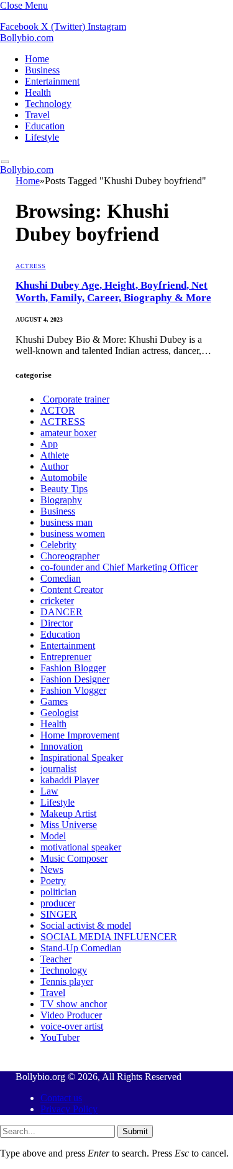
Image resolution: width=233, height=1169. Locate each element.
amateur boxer (68, 432)
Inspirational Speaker (81, 757)
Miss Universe (68, 824)
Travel (37, 114)
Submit (135, 1131)
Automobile (63, 477)
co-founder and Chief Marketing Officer (119, 567)
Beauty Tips (64, 488)
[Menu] (5, 162)
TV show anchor (73, 1004)
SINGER (58, 914)
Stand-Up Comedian (80, 948)
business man (66, 522)
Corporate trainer (74, 399)
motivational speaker (80, 847)
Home (37, 59)
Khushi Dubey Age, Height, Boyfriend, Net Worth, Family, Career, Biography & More (113, 291)
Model (53, 836)
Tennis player (66, 981)
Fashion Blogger (73, 668)
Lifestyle (42, 137)
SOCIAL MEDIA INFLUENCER (108, 936)
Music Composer (73, 858)
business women (72, 533)
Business (42, 70)
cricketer (57, 600)
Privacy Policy (69, 1109)
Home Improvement (79, 735)
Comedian (60, 578)
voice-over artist (71, 1026)
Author (54, 466)
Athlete (54, 455)
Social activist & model (85, 925)
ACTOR (57, 410)
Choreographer (69, 556)
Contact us (61, 1097)
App (49, 444)
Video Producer (71, 1015)
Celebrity (58, 544)
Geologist (59, 712)
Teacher (55, 959)
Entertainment (52, 81)
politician (58, 892)
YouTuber (60, 1037)
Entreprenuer (65, 656)
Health (38, 92)
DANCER (61, 612)
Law (49, 791)
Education (45, 126)
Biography (61, 500)
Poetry (53, 880)
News (51, 869)
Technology (48, 103)
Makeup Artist (68, 813)
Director (56, 623)
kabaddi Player (69, 780)
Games (54, 701)
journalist (58, 768)
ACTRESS (31, 266)
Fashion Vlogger (73, 690)
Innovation (61, 746)
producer (57, 903)
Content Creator (71, 589)
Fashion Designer (74, 679)
